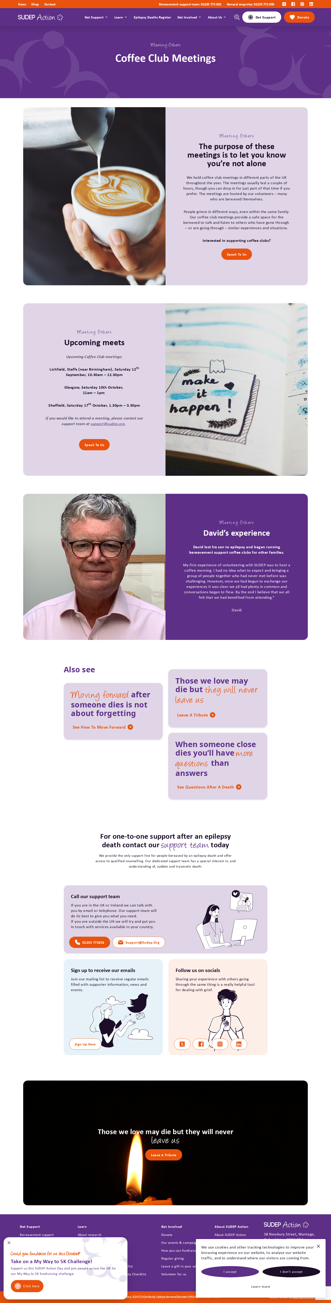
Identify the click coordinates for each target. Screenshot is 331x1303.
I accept (230, 1271)
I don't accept (291, 1271)
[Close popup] (9, 1244)
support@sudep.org (108, 423)
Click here (31, 1286)
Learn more (260, 1286)
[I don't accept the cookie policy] (318, 1248)
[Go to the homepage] (40, 17)
